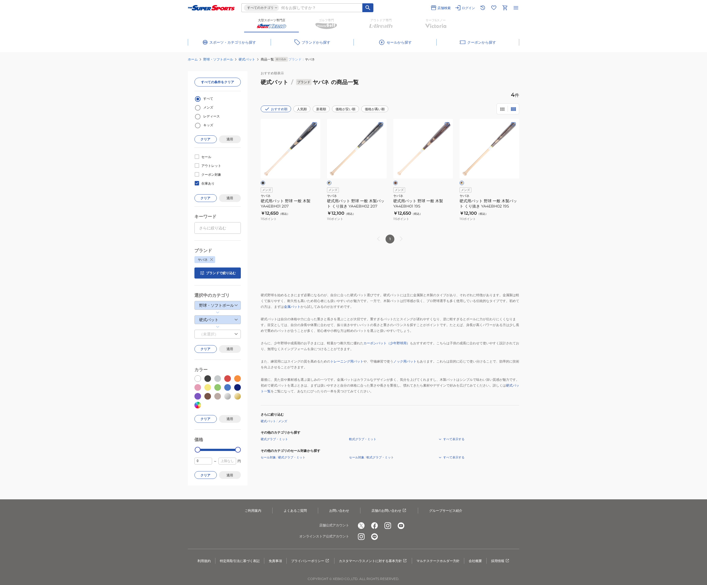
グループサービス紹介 (445, 510)
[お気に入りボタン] (314, 124)
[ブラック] (263, 183)
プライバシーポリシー (307, 561)
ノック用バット (404, 361)
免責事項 (275, 561)
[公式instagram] (387, 525)
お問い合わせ (339, 510)
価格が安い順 (345, 109)
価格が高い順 (375, 109)
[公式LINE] (374, 536)
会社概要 (475, 561)
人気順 (302, 109)
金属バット (292, 307)
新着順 (321, 109)
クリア (205, 139)
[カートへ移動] (505, 7)
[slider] (198, 450)
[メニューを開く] (515, 7)
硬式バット (247, 59)
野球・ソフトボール (218, 59)
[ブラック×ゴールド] (329, 183)
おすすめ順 (279, 109)
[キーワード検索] (367, 7)
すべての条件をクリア (217, 82)
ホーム (193, 59)
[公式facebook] (374, 525)
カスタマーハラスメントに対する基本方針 (370, 561)
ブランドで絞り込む (221, 273)
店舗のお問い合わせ (386, 510)
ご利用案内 (253, 510)
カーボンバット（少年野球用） (386, 343)
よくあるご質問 (295, 510)
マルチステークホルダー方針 (438, 561)
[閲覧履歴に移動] (483, 7)
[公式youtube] (401, 525)
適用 (229, 139)
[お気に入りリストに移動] (493, 7)
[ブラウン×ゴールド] (462, 183)
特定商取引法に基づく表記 (240, 561)
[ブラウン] (395, 183)
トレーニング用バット (346, 361)
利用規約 (204, 561)
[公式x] (361, 525)
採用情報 (497, 561)
